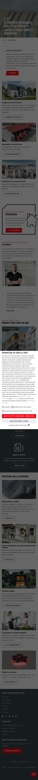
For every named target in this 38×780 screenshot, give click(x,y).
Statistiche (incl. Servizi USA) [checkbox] (22, 407)
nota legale (15, 398)
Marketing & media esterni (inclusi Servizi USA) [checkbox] (18, 411)
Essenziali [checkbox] (7, 407)
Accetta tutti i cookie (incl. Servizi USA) (19, 416)
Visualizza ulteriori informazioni (18, 425)
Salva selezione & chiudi (19, 421)
